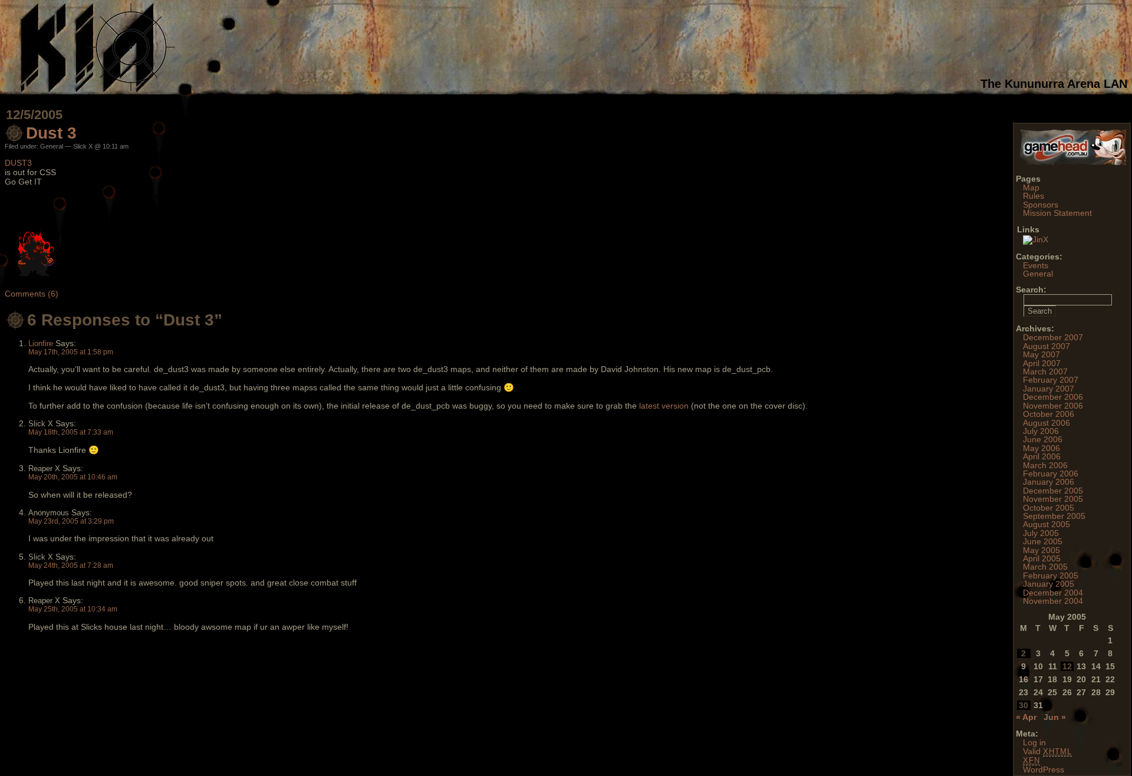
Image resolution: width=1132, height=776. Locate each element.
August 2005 (1046, 524)
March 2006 (1045, 465)
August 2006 (1046, 423)
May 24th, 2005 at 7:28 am (70, 565)
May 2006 (1041, 448)
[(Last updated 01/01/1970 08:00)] (1035, 239)
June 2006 (1042, 439)
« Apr (1026, 717)
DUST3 (18, 162)
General (51, 146)
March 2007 (1045, 371)
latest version (664, 405)
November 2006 (1053, 405)
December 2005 (1053, 490)
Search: (1031, 289)
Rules (1033, 195)
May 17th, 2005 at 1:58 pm (70, 352)
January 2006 (1048, 481)
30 (1023, 705)
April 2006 (1042, 456)
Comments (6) (31, 293)
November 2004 (1053, 601)
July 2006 (1041, 431)
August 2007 (1046, 346)
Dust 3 (51, 133)
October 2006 (1048, 414)
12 (1067, 666)
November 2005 (1053, 499)
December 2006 (1053, 397)
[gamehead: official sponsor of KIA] (1073, 162)
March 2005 (1045, 566)
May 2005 (1041, 550)
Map (1031, 187)
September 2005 (1054, 516)
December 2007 (1053, 337)
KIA (485, 47)
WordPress (1043, 769)
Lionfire (40, 343)
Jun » (1055, 717)
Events (1035, 265)
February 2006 (1050, 473)
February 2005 (1050, 575)
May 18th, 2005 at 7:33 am (70, 432)
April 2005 (1042, 558)
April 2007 (1042, 363)
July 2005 (1041, 533)
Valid (1047, 751)
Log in (1034, 742)
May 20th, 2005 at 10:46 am (72, 477)
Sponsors (1040, 204)
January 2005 (1048, 583)
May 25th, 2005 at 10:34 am (72, 609)
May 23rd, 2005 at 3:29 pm (71, 521)
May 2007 (1041, 354)
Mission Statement (1057, 213)
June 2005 (1042, 541)
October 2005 (1048, 507)
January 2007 (1048, 388)
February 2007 (1050, 379)
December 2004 (1053, 592)
